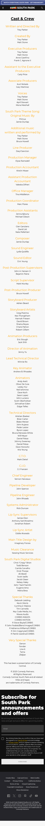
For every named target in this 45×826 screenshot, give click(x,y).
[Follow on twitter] (14, 795)
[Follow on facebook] (8, 795)
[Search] (42, 8)
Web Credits (34, 778)
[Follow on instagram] (19, 795)
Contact (7, 781)
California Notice (34, 781)
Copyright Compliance (15, 787)
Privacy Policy (14, 742)
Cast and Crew (22, 778)
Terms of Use (22, 740)
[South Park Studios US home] (22, 8)
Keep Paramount (32, 787)
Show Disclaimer (22, 790)
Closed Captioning (28, 784)
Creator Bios (10, 778)
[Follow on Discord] (25, 795)
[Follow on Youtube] (36, 795)
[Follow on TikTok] (30, 795)
